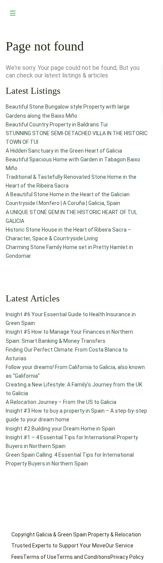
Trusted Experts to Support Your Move (58, 545)
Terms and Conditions (83, 557)
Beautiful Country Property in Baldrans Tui (57, 124)
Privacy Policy (127, 557)
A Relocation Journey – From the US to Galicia (61, 402)
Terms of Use (39, 557)
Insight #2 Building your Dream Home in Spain (60, 429)
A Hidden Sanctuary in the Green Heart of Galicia (64, 151)
